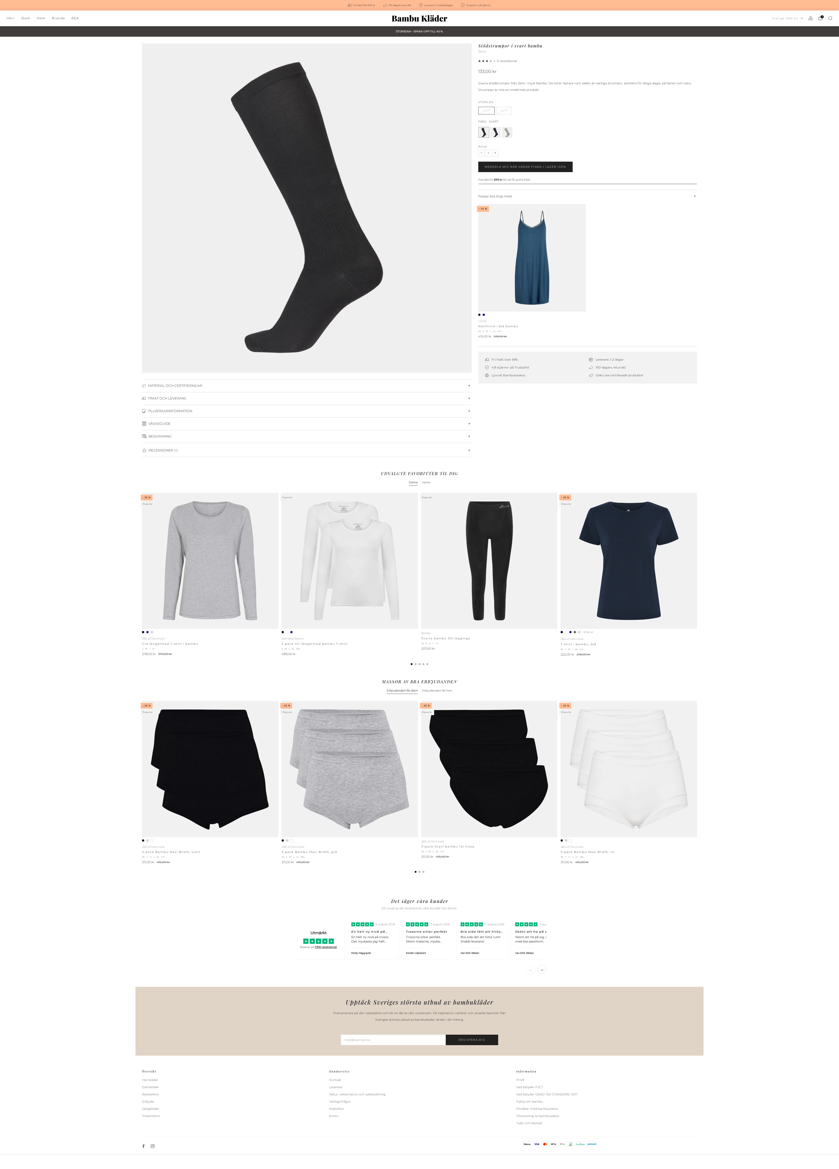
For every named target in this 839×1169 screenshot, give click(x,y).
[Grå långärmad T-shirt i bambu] (210, 561)
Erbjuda (148, 1101)
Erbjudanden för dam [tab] (402, 690)
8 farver (588, 632)
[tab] (412, 664)
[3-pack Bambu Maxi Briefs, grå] (350, 769)
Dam (25, 18)
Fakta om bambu (529, 1101)
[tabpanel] (419, 579)
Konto (334, 1116)
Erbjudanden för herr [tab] (437, 690)
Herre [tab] (426, 482)
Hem (41, 18)
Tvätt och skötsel (529, 1123)
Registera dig (472, 1039)
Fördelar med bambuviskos (537, 1109)
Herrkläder (150, 1080)
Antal (482, 146)
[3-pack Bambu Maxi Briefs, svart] (210, 769)
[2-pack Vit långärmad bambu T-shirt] (350, 561)
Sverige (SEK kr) (785, 18)
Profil (520, 1080)
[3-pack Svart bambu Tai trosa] (489, 769)
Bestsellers (150, 1094)
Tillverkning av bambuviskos (537, 1116)
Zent (482, 52)
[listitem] (362, 5)
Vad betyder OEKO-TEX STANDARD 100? (547, 1094)
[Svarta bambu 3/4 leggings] (489, 561)
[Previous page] (142, 579)
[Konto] (810, 18)
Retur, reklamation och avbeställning (357, 1094)
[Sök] (830, 18)
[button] (487, 61)
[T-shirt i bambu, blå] (629, 561)
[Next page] (697, 579)
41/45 (504, 110)
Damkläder (150, 1087)
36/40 (487, 110)
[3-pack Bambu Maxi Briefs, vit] (629, 769)
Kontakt (335, 1080)
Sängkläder (150, 1109)
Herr (11, 18)
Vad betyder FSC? (529, 1087)
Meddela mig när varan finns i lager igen (525, 166)
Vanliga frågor (340, 1101)
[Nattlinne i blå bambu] (532, 257)
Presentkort (151, 1116)
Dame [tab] (413, 482)
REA (75, 18)
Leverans (335, 1087)
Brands (58, 18)
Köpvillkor (337, 1109)
